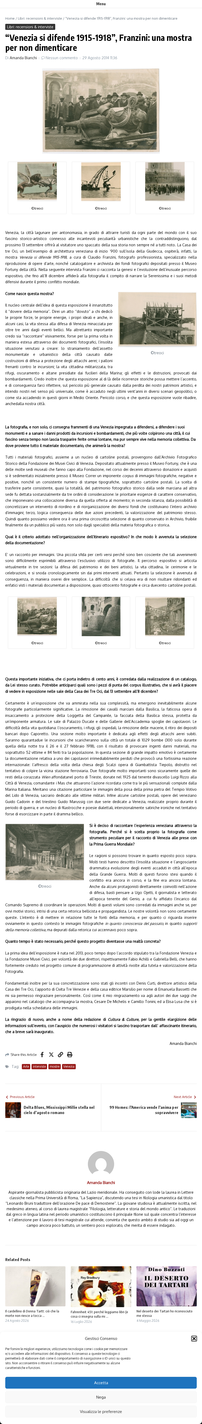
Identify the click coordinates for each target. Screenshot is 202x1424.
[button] (194, 1338)
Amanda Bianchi (23, 58)
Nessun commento (62, 58)
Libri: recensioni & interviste (40, 18)
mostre (54, 1066)
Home (10, 18)
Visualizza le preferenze (101, 1411)
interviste (39, 1066)
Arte (26, 1066)
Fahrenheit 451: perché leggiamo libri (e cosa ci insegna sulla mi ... (99, 1314)
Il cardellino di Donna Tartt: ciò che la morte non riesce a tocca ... (32, 1313)
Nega (101, 1397)
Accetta (101, 1382)
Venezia (68, 1066)
